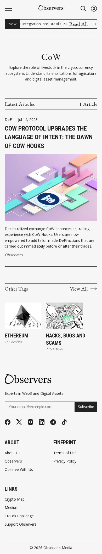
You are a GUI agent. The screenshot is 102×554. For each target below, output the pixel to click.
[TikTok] (64, 422)
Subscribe (86, 406)
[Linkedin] (41, 422)
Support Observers (20, 524)
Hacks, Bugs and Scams (65, 339)
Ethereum (16, 336)
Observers (14, 254)
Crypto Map (15, 499)
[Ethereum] (23, 316)
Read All (78, 24)
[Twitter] (19, 422)
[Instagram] (30, 422)
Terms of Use (65, 453)
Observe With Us (19, 469)
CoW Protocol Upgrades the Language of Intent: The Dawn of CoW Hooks (49, 137)
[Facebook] (7, 422)
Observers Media (57, 547)
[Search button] (83, 8)
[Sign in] (93, 8)
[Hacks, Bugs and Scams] (64, 316)
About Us (12, 453)
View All (79, 288)
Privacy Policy (64, 461)
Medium (12, 507)
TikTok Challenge (19, 516)
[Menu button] (8, 8)
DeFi (9, 119)
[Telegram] (53, 422)
